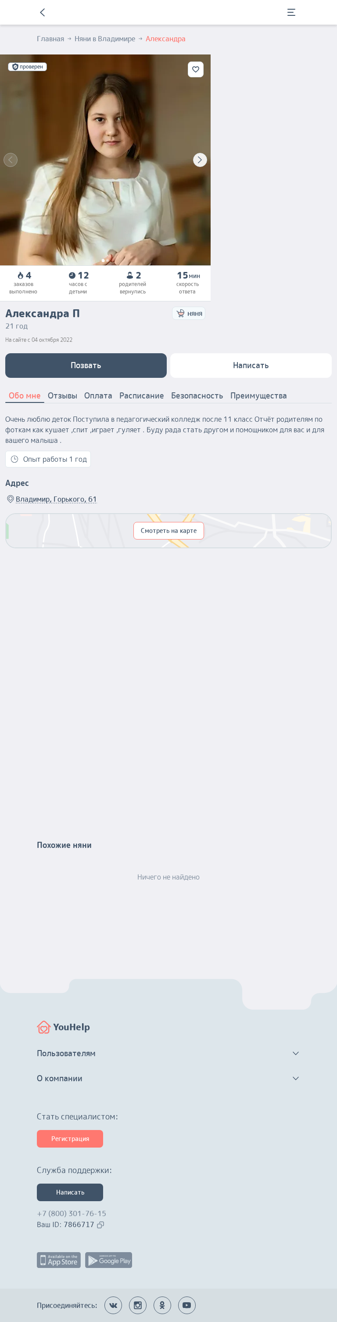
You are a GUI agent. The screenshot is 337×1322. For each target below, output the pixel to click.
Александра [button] (166, 38)
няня (194, 313)
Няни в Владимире (105, 38)
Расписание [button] (141, 395)
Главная (50, 38)
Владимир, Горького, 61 (56, 499)
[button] (168, 1053)
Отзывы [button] (62, 395)
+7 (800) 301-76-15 (71, 1213)
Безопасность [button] (197, 395)
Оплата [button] (98, 395)
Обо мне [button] (25, 395)
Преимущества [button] (258, 395)
